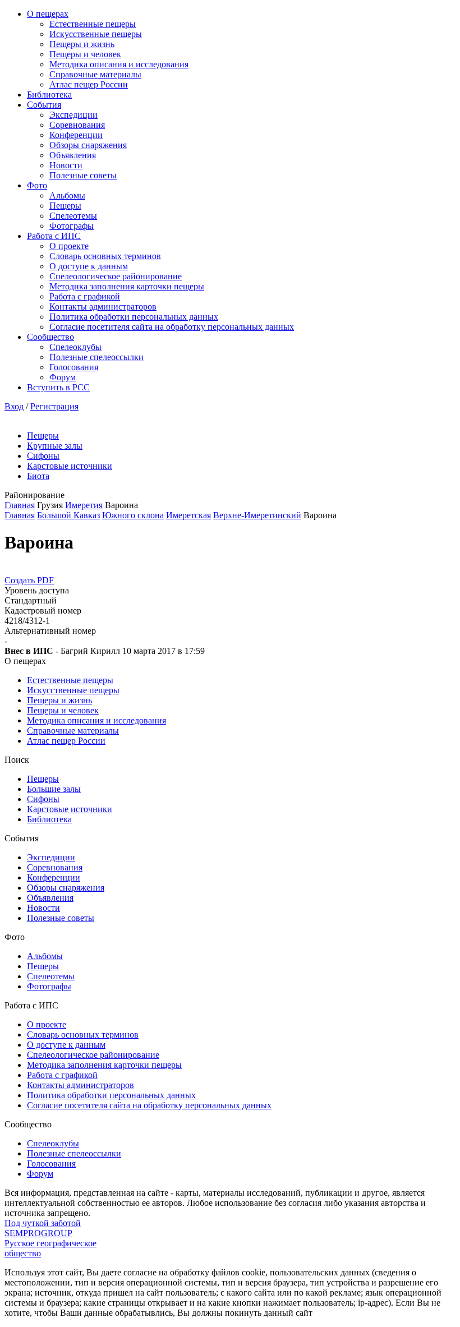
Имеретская (188, 515)
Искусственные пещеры (95, 34)
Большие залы (54, 789)
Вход (14, 406)
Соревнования (77, 125)
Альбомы (67, 195)
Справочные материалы (95, 74)
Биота (38, 476)
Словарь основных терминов (105, 256)
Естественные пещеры (92, 24)
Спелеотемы (73, 215)
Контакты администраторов (103, 306)
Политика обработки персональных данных (133, 316)
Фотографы (71, 226)
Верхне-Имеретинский (257, 515)
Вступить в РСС (58, 387)
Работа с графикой (84, 296)
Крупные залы (54, 445)
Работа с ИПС (54, 236)
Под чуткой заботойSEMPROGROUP (42, 1228)
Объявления (72, 155)
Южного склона (133, 515)
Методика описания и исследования (118, 64)
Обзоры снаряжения (88, 145)
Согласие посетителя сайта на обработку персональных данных (171, 326)
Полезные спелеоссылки (96, 357)
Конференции (76, 135)
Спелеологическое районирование (115, 276)
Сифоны (43, 455)
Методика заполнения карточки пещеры (126, 286)
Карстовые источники (69, 466)
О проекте (69, 246)
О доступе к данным (88, 266)
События (44, 104)
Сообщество (50, 337)
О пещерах (47, 14)
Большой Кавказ (68, 515)
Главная (19, 505)
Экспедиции (73, 114)
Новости (65, 165)
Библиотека (49, 94)
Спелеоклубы (75, 347)
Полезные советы (83, 175)
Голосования (73, 367)
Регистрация (54, 406)
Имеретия (84, 505)
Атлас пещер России (88, 84)
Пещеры (65, 205)
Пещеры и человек (85, 54)
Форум (62, 377)
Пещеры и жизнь (81, 44)
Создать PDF (29, 580)
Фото (37, 185)
